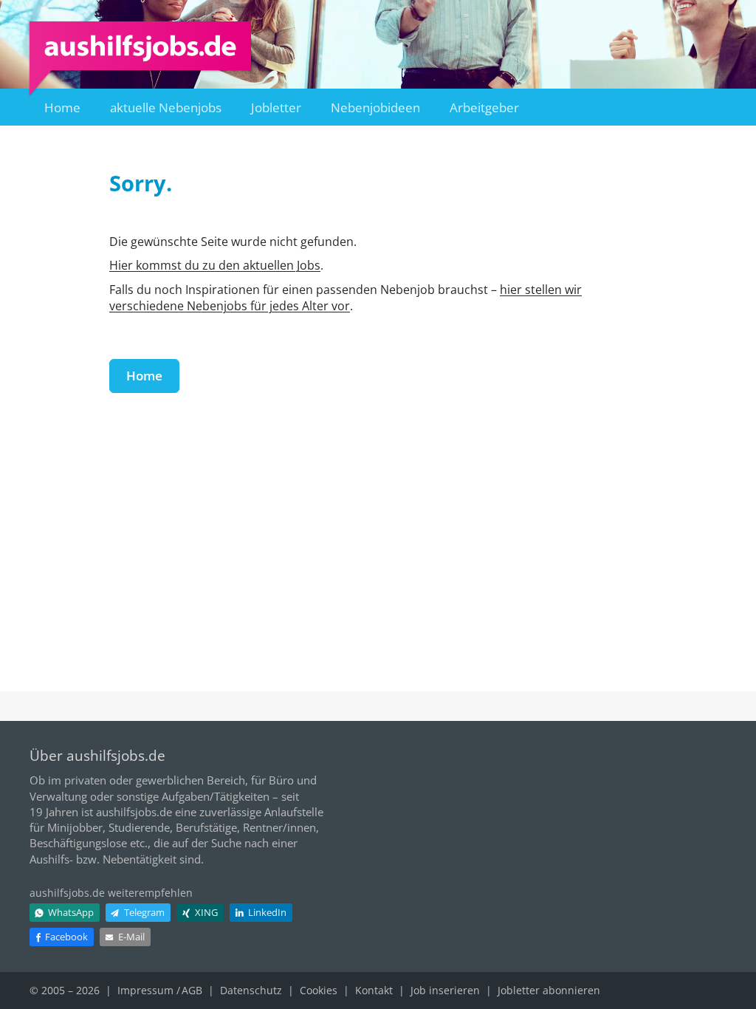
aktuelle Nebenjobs (165, 107)
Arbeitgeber (484, 107)
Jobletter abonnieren (549, 990)
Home (62, 107)
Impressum (145, 990)
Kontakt (374, 990)
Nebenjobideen (375, 107)
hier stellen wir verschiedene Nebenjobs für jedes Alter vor (345, 297)
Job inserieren (445, 990)
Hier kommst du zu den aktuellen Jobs (214, 265)
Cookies (318, 990)
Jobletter (276, 107)
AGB (192, 990)
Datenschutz (251, 990)
